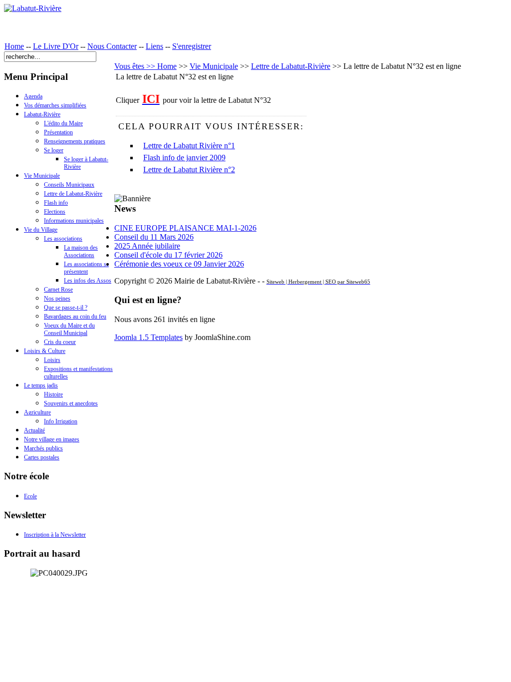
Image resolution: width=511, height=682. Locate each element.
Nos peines (57, 298)
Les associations (63, 238)
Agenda (33, 96)
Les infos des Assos (87, 280)
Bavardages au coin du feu (75, 316)
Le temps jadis (41, 385)
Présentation (58, 132)
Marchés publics (43, 448)
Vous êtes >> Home (145, 66)
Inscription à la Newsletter (55, 534)
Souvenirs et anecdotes (71, 403)
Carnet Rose (58, 289)
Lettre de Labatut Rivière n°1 (189, 145)
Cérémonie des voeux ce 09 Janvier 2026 (179, 264)
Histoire (53, 394)
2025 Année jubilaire (147, 246)
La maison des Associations (81, 251)
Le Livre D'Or (55, 46)
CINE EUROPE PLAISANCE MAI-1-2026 (185, 228)
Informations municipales (74, 220)
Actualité (34, 430)
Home (14, 46)
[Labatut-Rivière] (32, 8)
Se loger (53, 150)
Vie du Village (40, 229)
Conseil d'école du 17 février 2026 (168, 255)
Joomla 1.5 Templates (148, 337)
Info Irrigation (60, 421)
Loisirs (52, 359)
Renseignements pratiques (74, 141)
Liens (154, 46)
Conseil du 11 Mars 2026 (154, 237)
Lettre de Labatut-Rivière (73, 193)
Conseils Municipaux (69, 184)
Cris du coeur (60, 342)
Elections (54, 211)
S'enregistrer (191, 46)
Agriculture (37, 412)
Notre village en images (51, 439)
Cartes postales (41, 457)
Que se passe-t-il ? (65, 307)
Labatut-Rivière (42, 114)
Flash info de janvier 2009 (184, 157)
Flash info (56, 202)
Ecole (30, 496)
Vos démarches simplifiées (55, 105)
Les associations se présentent (86, 268)
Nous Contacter (112, 46)
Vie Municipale (42, 175)
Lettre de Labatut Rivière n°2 (189, 169)
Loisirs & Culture (44, 350)
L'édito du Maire (63, 123)
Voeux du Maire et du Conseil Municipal (69, 329)
